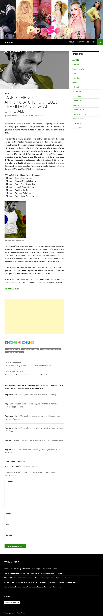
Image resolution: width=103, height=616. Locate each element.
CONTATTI (80, 42)
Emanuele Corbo (12, 288)
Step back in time (79, 114)
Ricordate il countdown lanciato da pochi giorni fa (34, 123)
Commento (10, 481)
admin (27, 116)
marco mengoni (13, 349)
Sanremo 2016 (78, 105)
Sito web (8, 535)
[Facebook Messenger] (28, 342)
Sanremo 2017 (78, 110)
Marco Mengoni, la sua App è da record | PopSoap (35, 394)
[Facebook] (7, 342)
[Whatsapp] (15, 342)
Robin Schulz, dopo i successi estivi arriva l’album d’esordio (29, 373)
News (7, 93)
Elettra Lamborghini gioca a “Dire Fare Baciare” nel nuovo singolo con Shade (33, 573)
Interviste (76, 78)
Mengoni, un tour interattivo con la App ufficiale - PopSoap (39, 440)
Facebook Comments (31, 466)
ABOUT (71, 42)
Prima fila (76, 87)
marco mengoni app (30, 349)
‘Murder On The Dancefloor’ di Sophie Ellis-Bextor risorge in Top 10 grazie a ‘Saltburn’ (37, 578)
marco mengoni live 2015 (51, 349)
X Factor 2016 (77, 128)
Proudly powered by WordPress (14, 613)
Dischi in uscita (78, 69)
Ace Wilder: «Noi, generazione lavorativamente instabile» (29, 364)
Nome (8, 513)
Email (8, 524)
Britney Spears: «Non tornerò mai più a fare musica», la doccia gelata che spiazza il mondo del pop (41, 582)
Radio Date (76, 91)
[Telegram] (24, 342)
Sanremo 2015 (78, 101)
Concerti (75, 64)
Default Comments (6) (13, 466)
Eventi (75, 73)
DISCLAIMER (91, 42)
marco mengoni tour (15, 352)
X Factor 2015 (77, 123)
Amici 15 (75, 60)
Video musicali (78, 119)
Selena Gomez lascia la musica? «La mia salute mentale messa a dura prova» (33, 587)
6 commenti (38, 116)
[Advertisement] (34, 316)
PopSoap (8, 42)
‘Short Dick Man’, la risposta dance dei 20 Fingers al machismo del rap (30, 569)
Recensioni (76, 96)
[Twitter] (11, 342)
